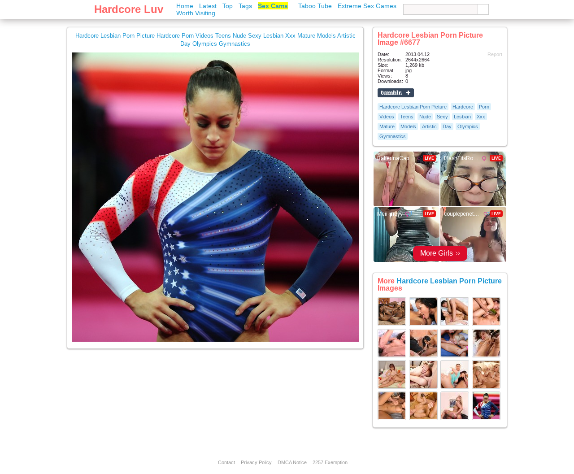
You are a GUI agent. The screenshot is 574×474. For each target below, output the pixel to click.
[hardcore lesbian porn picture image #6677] (215, 340)
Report (494, 54)
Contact (226, 462)
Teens (406, 116)
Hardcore (462, 106)
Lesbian (462, 116)
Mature (387, 126)
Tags (245, 5)
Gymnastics (392, 136)
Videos (386, 116)
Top (227, 5)
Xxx (481, 116)
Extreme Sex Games (367, 5)
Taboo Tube (315, 5)
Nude (425, 116)
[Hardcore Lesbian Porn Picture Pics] (392, 324)
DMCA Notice (292, 462)
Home (184, 5)
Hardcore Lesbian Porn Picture (413, 106)
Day (447, 126)
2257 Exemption (330, 462)
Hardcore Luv (128, 9)
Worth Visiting (195, 13)
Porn (484, 106)
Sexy (442, 116)
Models (408, 126)
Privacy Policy (256, 462)
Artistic (429, 126)
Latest (208, 5)
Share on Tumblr (396, 92)
